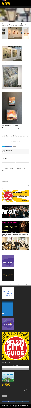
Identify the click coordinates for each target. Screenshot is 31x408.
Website (3, 165)
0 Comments (21, 25)
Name (3, 161)
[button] (3, 6)
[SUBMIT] (28, 185)
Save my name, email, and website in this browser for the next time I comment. (15, 168)
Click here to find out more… (15, 141)
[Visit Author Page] (3, 151)
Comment (3, 170)
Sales (16, 25)
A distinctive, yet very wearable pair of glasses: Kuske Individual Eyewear (18, 284)
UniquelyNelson (12, 25)
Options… (3, 284)
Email (17, 161)
